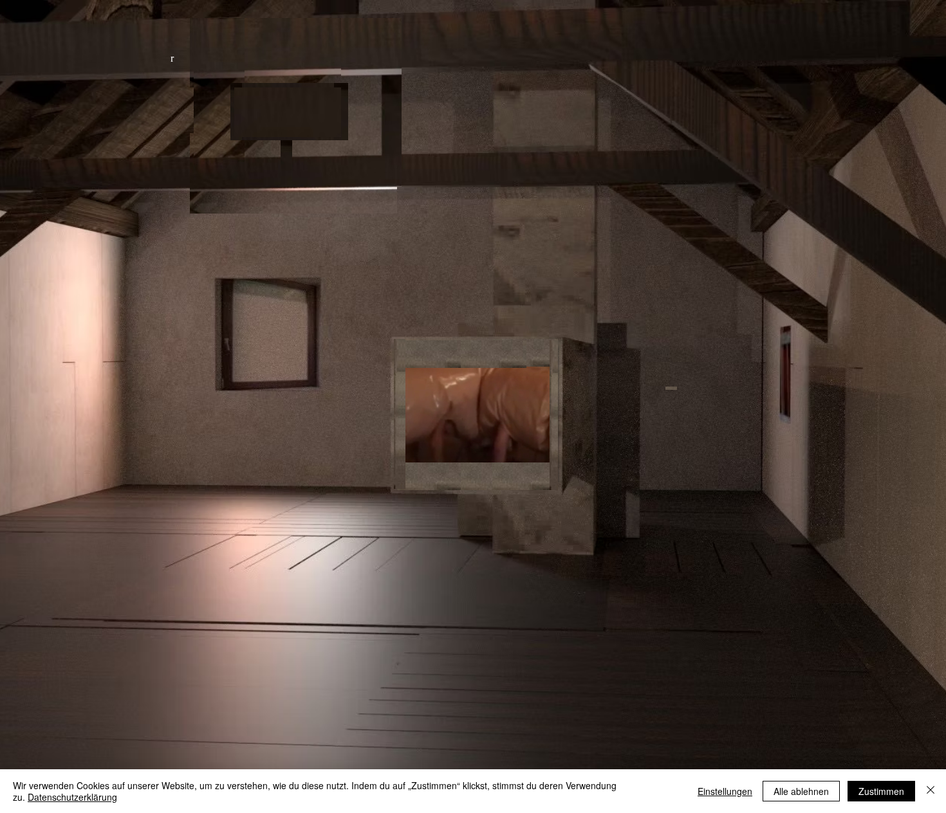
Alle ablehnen (801, 791)
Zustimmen (881, 791)
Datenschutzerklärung (72, 796)
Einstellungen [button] (725, 791)
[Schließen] (930, 791)
